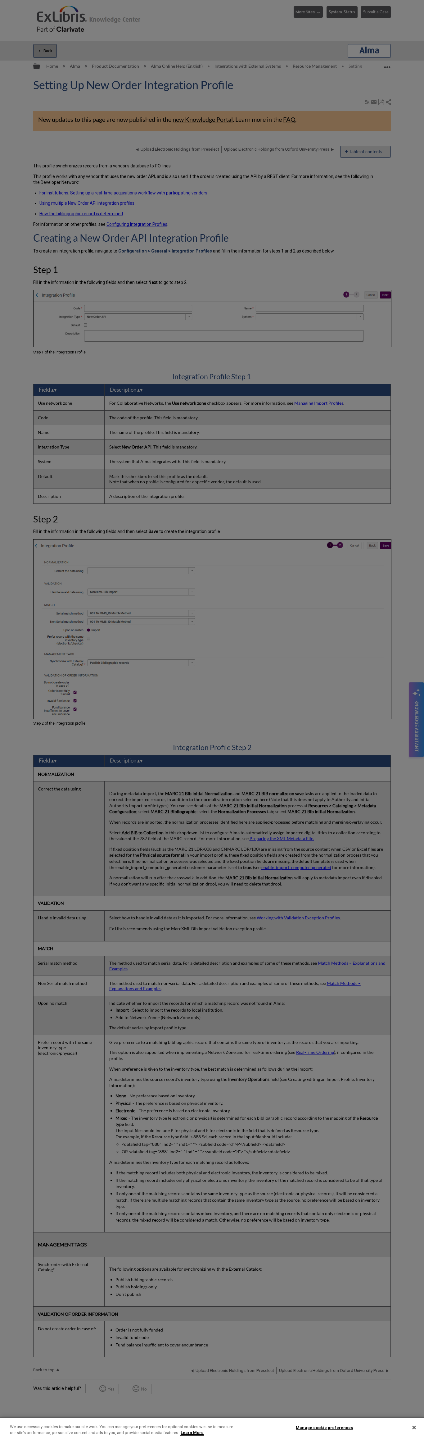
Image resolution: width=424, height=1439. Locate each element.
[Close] (414, 1427)
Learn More (192, 1432)
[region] (212, 1428)
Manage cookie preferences (324, 1427)
